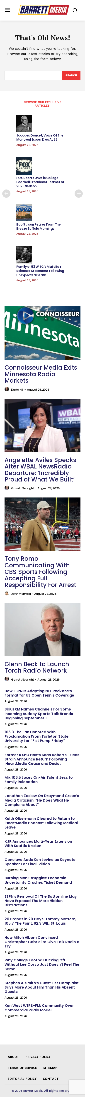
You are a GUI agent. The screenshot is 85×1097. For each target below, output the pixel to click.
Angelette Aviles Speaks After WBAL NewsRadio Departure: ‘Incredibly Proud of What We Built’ (40, 470)
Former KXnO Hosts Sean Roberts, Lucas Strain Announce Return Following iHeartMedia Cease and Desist (42, 759)
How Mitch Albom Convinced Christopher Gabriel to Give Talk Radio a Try (42, 942)
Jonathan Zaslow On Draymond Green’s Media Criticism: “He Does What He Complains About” (42, 800)
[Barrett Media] (43, 9)
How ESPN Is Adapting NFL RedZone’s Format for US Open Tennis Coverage (39, 693)
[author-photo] (7, 389)
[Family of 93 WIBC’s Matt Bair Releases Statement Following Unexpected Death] (24, 254)
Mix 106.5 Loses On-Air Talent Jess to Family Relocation (39, 779)
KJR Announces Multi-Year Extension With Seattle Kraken (38, 843)
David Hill (17, 389)
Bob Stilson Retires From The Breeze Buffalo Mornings (38, 226)
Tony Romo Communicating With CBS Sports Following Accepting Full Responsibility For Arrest (40, 572)
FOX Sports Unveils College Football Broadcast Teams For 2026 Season (40, 182)
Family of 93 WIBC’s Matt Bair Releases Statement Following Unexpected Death (40, 270)
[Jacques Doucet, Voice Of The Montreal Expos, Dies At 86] (24, 123)
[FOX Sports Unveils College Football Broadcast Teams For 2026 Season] (24, 166)
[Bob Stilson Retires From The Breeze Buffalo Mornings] (24, 212)
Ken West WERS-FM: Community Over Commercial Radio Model (39, 1008)
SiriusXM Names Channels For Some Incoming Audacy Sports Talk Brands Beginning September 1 (39, 714)
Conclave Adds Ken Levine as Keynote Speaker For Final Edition (40, 862)
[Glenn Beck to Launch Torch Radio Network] (42, 629)
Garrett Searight (22, 488)
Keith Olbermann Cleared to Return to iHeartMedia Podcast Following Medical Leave (41, 823)
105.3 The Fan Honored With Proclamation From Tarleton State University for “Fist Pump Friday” (36, 736)
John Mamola (21, 594)
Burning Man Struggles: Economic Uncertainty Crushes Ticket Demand (38, 880)
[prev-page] (6, 193)
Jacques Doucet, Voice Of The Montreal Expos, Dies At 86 (39, 137)
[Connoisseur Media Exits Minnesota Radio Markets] (42, 333)
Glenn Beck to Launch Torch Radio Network (37, 667)
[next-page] (79, 193)
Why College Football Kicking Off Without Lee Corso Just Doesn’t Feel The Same (42, 964)
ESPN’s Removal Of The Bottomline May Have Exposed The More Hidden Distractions (41, 901)
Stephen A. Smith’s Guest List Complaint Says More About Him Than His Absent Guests (42, 987)
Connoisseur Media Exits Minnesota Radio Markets (41, 374)
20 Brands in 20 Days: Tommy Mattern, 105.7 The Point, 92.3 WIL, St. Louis (40, 921)
